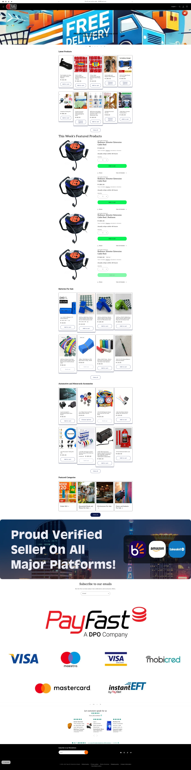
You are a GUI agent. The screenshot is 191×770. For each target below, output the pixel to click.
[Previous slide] (86, 46)
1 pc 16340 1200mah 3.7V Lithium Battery (66, 318)
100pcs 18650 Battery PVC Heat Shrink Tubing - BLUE (85, 360)
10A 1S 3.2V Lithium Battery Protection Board (123, 360)
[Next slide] (101, 46)
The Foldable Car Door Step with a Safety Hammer (65, 76)
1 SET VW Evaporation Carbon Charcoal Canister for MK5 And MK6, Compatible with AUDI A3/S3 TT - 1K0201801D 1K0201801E (104, 454)
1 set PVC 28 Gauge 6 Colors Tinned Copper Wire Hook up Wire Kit (86, 453)
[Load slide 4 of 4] (97, 46)
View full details (120, 173)
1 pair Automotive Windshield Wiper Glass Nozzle (66, 413)
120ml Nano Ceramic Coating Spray (125, 112)
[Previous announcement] (58, 1)
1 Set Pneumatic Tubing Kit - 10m (67, 452)
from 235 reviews (94, 715)
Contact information (126, 764)
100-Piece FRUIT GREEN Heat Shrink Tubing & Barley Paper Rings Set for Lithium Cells (123, 318)
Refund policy (85, 764)
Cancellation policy (96, 766)
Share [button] (100, 173)
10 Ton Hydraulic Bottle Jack (123, 451)
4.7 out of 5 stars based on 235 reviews (99, 742)
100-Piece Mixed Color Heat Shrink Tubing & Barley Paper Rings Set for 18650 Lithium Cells (67, 361)
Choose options (110, 83)
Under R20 (63, 506)
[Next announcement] (132, 1)
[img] (95, 713)
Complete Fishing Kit (65, 111)
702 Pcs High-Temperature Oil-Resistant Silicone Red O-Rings (80, 77)
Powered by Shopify (75, 764)
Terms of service (104, 764)
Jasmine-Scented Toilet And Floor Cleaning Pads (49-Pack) (79, 113)
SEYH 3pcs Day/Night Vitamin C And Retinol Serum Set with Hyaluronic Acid (95, 113)
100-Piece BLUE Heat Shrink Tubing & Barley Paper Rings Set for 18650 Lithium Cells (86, 318)
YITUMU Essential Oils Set (109, 112)
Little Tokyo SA (67, 764)
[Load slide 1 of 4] (90, 46)
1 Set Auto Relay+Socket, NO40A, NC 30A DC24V (122, 412)
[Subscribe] (108, 593)
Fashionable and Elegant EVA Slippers (110, 76)
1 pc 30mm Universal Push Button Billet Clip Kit (85, 412)
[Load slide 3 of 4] (95, 46)
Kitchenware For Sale (104, 506)
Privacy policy (94, 764)
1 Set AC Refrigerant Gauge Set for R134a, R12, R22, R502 (104, 413)
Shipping (108, 150)
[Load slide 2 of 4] (92, 46)
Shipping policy (115, 764)
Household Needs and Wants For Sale (86, 507)
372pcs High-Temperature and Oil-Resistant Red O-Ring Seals (95, 77)
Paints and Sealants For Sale (122, 507)
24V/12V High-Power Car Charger (125, 76)
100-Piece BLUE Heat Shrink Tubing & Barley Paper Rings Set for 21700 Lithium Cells (104, 318)
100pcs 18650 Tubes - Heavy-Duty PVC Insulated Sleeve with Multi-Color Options (104, 360)
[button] (3, 6)
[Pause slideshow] (105, 46)
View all (95, 130)
